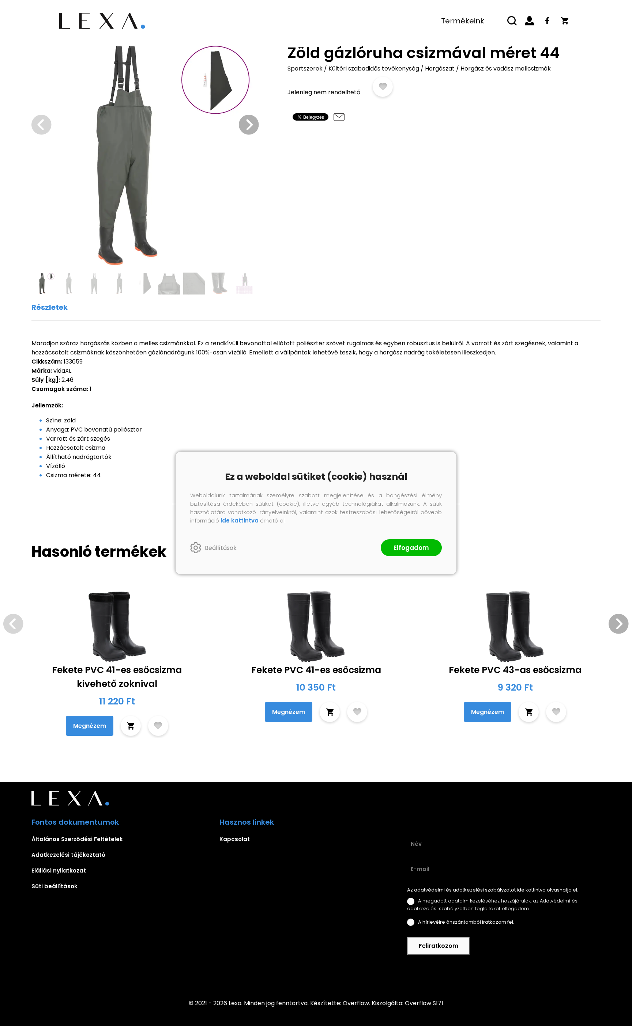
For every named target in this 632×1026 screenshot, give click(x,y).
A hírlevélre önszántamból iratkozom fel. (466, 922)
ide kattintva (240, 520)
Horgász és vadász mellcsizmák (505, 68)
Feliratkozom (438, 946)
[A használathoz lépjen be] (383, 87)
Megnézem (89, 726)
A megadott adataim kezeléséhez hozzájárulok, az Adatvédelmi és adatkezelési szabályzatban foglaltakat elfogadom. (492, 904)
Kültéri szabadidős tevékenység (373, 68)
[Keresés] (512, 21)
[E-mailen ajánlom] (339, 117)
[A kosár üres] (565, 21)
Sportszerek (305, 68)
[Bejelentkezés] (530, 21)
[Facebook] (547, 21)
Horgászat (440, 68)
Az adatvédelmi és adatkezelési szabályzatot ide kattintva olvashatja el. (492, 889)
